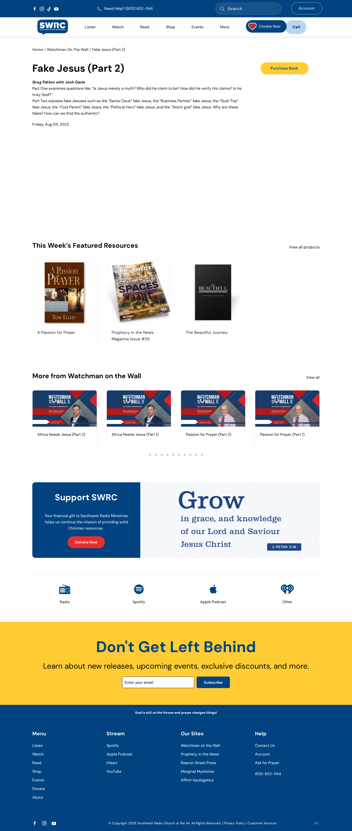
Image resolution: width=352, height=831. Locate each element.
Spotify (113, 745)
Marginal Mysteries (197, 771)
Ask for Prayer (267, 762)
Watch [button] (118, 26)
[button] (316, 823)
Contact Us (265, 745)
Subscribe (213, 682)
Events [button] (198, 26)
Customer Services (262, 823)
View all (313, 377)
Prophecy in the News (200, 754)
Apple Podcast (119, 754)
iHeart (112, 762)
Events (38, 780)
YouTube (114, 771)
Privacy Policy (234, 823)
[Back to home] (52, 27)
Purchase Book (284, 68)
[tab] (150, 455)
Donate (38, 788)
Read (36, 762)
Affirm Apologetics (197, 780)
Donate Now (86, 542)
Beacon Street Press (198, 762)
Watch (38, 754)
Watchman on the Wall (200, 745)
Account (307, 8)
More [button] (224, 26)
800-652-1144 (268, 773)
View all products (304, 247)
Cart (296, 26)
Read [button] (144, 26)
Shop (170, 26)
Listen (90, 26)
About (37, 797)
